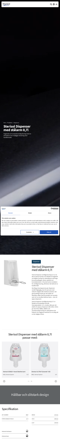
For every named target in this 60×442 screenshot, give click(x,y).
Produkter (9, 123)
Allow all (49, 232)
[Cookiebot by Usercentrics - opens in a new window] (52, 209)
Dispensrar (16, 123)
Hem (5, 123)
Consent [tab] (10, 213)
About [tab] (49, 213)
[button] (54, 4)
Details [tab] (30, 213)
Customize (29, 232)
